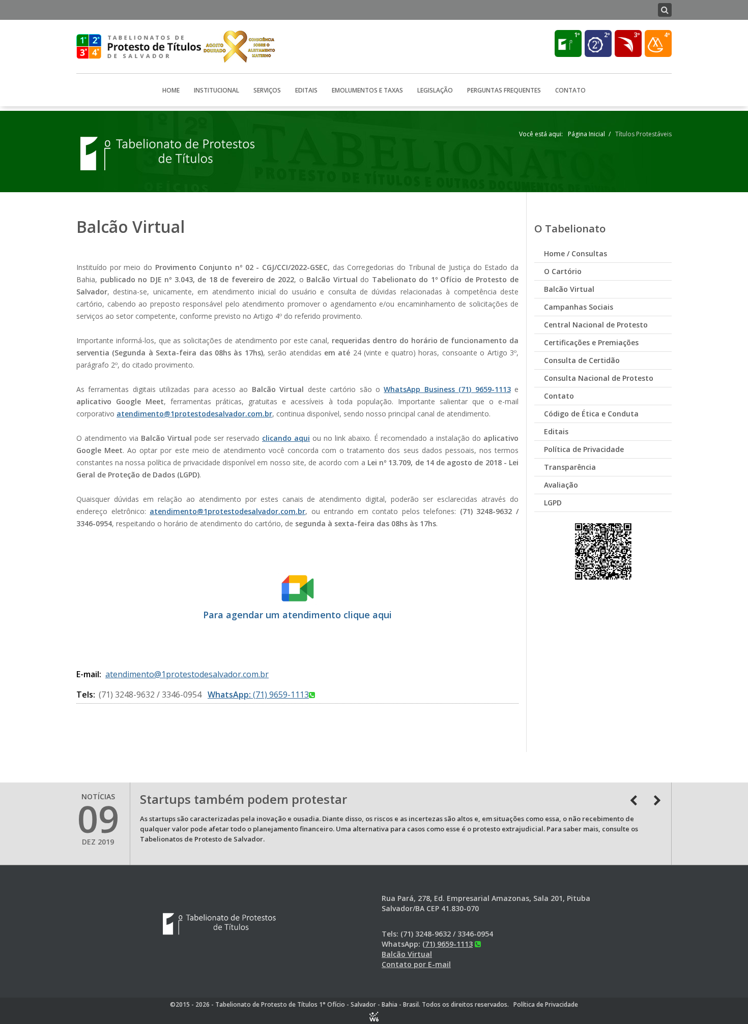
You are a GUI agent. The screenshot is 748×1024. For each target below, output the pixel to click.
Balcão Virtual (569, 289)
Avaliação (561, 485)
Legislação (435, 90)
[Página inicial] (168, 152)
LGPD (553, 502)
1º (577, 35)
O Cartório (563, 271)
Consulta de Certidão (582, 360)
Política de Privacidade (584, 449)
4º (667, 35)
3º (637, 35)
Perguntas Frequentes (504, 90)
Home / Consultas (575, 253)
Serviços (267, 90)
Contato (570, 90)
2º (607, 35)
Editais (306, 90)
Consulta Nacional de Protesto (598, 378)
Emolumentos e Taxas (367, 90)
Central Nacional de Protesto (596, 324)
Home (171, 90)
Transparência (570, 467)
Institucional (216, 90)
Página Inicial (586, 134)
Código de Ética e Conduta (591, 413)
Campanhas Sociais (578, 307)
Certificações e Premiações (591, 342)
